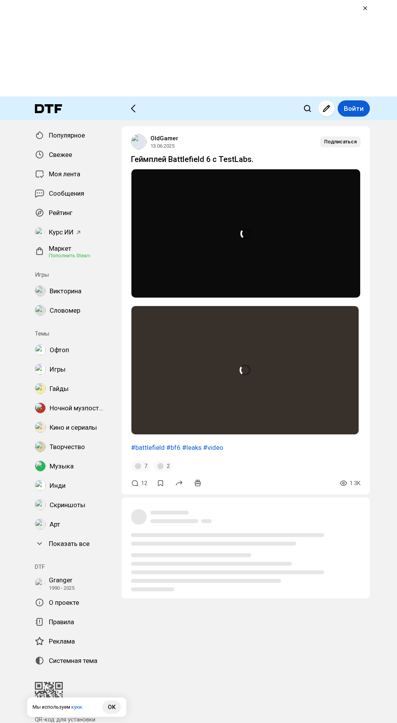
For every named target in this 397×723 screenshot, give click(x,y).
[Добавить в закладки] (160, 483)
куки (76, 707)
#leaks (192, 447)
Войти (354, 108)
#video (213, 447)
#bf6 (173, 447)
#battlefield (148, 447)
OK (112, 707)
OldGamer (164, 138)
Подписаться (340, 142)
